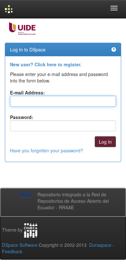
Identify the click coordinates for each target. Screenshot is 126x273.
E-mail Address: (27, 92)
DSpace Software (19, 245)
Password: (21, 117)
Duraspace (100, 245)
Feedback (12, 251)
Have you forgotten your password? (46, 150)
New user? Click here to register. (45, 64)
